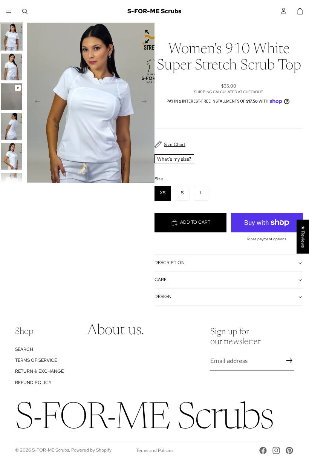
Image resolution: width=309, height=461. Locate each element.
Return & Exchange (39, 371)
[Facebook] (263, 450)
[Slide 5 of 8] (11, 156)
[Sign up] (289, 361)
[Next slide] (146, 103)
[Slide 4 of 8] (11, 126)
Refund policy (33, 382)
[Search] (25, 11)
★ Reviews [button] (303, 236)
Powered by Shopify (91, 450)
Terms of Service (36, 360)
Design (162, 297)
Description (169, 263)
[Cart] (300, 11)
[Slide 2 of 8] (11, 67)
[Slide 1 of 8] (11, 36)
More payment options (266, 239)
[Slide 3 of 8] (11, 96)
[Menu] (8, 11)
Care (160, 280)
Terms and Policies (154, 450)
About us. (115, 330)
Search (24, 349)
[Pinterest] (289, 450)
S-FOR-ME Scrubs (50, 450)
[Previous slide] (35, 103)
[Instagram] (276, 450)
